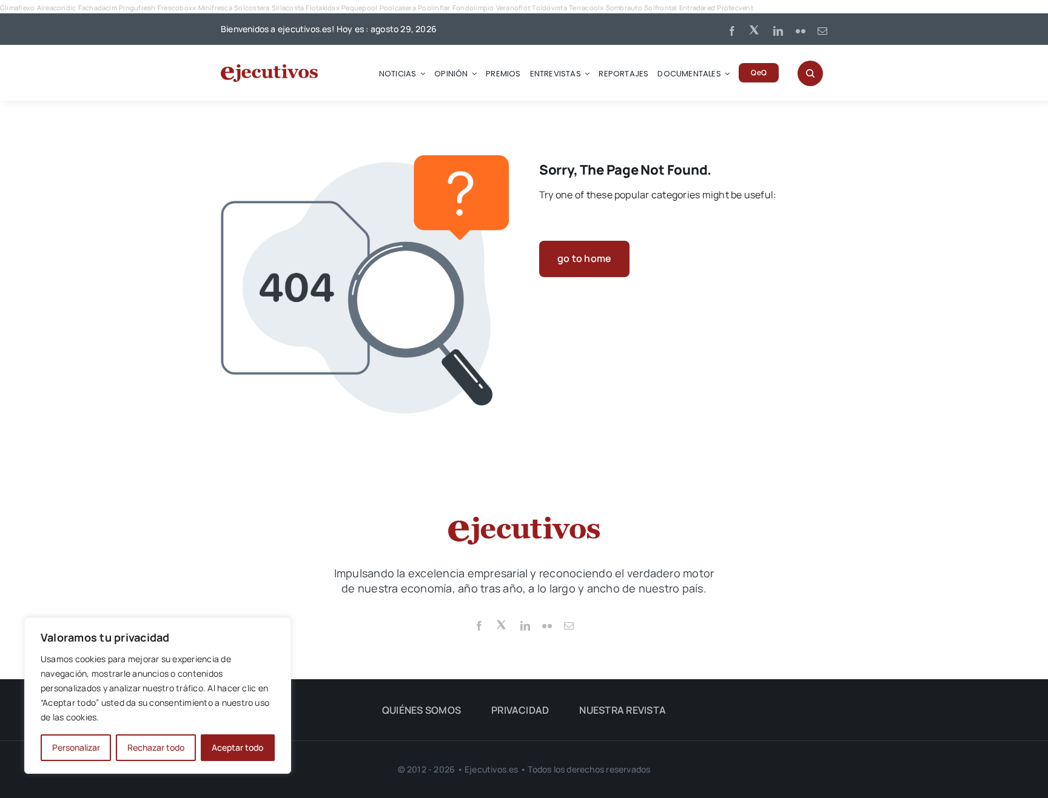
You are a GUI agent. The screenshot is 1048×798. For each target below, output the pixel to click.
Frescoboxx (177, 7)
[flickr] (800, 31)
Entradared (697, 7)
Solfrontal (660, 7)
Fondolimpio (473, 7)
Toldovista (549, 7)
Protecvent (735, 7)
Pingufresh (137, 7)
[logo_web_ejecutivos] (269, 69)
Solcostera (251, 7)
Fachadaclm (97, 7)
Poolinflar (434, 7)
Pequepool (359, 7)
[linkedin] (778, 31)
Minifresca (215, 7)
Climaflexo (17, 7)
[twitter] (755, 29)
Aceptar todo (237, 747)
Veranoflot (513, 7)
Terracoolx (586, 7)
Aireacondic (56, 7)
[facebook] (732, 31)
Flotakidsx (322, 7)
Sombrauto (624, 7)
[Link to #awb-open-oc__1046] (810, 73)
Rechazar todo (155, 747)
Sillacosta (288, 7)
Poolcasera (398, 7)
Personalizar (76, 747)
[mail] (822, 31)
